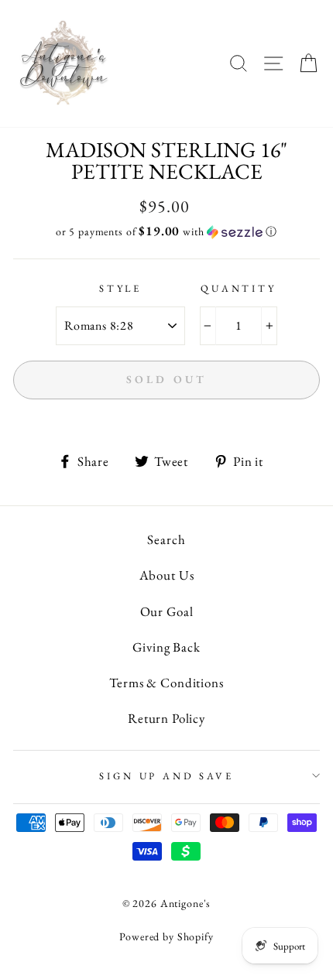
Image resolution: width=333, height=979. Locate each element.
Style (120, 288)
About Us (166, 575)
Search (166, 539)
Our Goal (167, 611)
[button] (166, 231)
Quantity (238, 288)
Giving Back (166, 647)
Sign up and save (166, 775)
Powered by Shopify (166, 936)
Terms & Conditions (166, 682)
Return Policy (166, 718)
